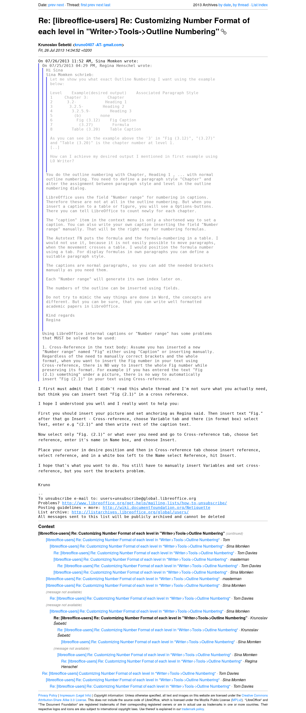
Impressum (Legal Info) (75, 695)
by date (225, 4)
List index (259, 4)
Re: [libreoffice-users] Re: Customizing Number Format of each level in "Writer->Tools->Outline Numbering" (144, 26)
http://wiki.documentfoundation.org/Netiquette (156, 507)
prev (52, 4)
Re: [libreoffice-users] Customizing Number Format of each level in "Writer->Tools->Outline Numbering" (129, 673)
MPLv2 (237, 699)
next (60, 4)
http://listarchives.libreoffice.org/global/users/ (130, 512)
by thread (241, 4)
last (107, 4)
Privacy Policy (47, 695)
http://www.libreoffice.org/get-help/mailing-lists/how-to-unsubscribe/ (144, 503)
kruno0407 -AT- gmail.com (98, 44)
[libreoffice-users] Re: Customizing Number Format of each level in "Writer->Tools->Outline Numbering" (133, 539)
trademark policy (193, 709)
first (84, 4)
